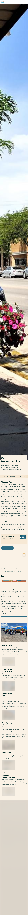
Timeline (20, 476)
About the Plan (5, 476)
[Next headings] (26, 476)
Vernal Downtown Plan (13, 476)
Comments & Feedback (7, 548)
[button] (14, 560)
